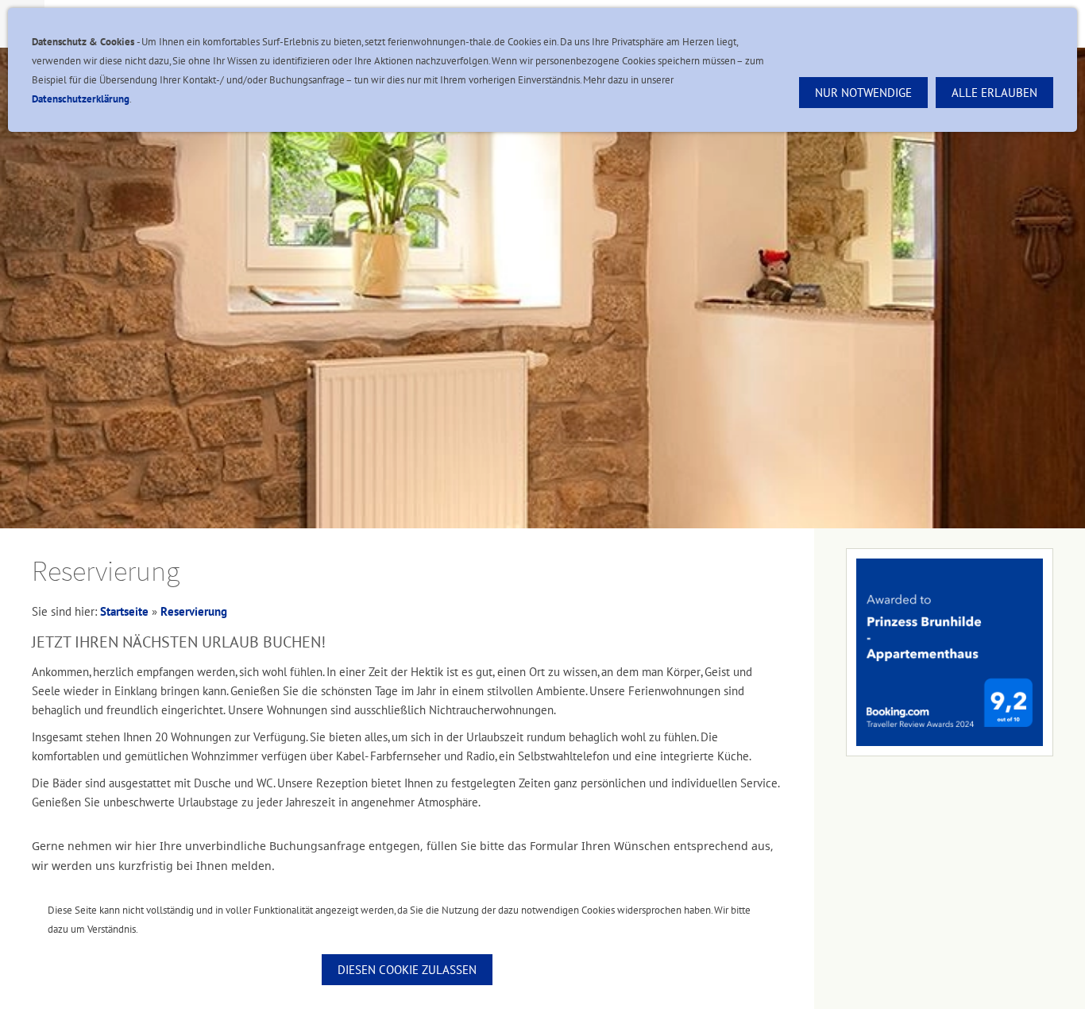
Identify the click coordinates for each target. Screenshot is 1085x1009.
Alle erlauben (994, 92)
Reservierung (193, 611)
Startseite (124, 611)
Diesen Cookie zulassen (407, 969)
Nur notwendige (863, 92)
